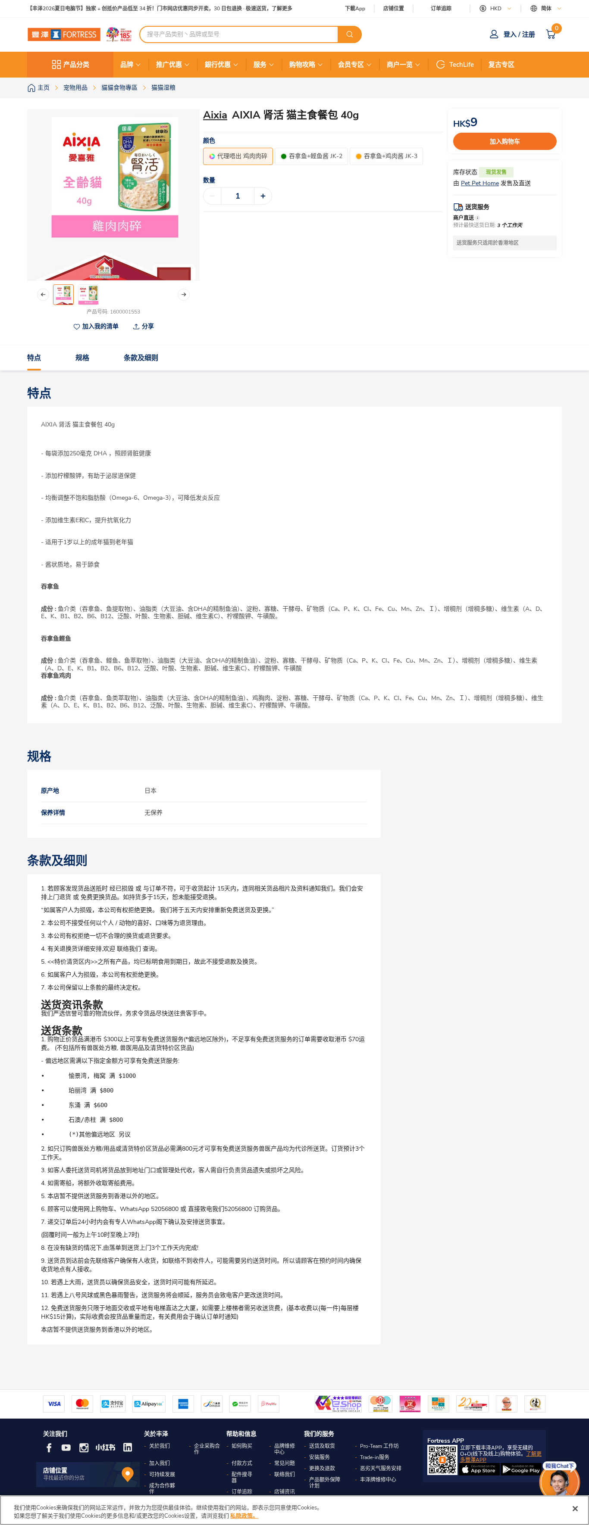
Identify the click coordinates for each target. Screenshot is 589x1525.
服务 (260, 64)
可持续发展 (162, 1474)
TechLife (461, 64)
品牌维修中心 (284, 1449)
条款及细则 (141, 358)
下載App (355, 8)
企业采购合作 (207, 1449)
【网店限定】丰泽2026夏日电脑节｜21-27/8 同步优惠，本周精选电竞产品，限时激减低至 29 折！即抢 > (148, 9)
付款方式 (242, 1463)
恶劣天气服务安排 (380, 1468)
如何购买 (242, 1446)
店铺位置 (393, 9)
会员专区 (351, 64)
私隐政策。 (244, 1516)
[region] (294, 1510)
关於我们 (159, 1446)
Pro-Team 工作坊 (379, 1446)
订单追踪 (441, 8)
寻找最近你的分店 (64, 1478)
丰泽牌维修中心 (378, 1479)
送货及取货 (322, 1446)
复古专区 (501, 64)
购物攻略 (302, 64)
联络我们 (284, 1474)
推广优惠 (169, 64)
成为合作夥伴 (162, 1488)
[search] (350, 34)
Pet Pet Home (480, 183)
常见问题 (284, 1463)
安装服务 (319, 1457)
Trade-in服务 (374, 1457)
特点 (34, 358)
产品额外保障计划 (324, 1482)
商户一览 (400, 64)
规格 (82, 358)
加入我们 (159, 1463)
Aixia (215, 115)
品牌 (126, 64)
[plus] (263, 196)
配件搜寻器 (242, 1477)
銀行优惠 (218, 64)
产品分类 (76, 64)
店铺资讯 (284, 1491)
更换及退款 (322, 1468)
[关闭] (575, 1508)
